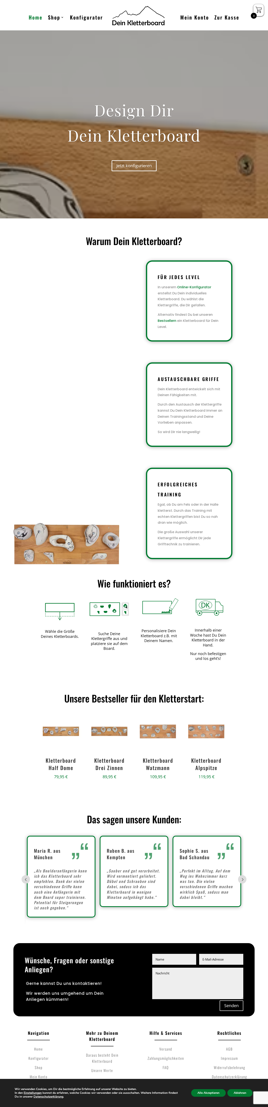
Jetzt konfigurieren (134, 165)
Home (36, 18)
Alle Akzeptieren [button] (208, 1093)
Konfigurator (86, 18)
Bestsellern (167, 320)
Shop (54, 18)
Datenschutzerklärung (48, 1097)
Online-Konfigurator (194, 287)
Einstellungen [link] (33, 1093)
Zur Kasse (226, 18)
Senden (231, 1005)
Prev (26, 879)
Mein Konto (194, 18)
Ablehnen (240, 1093)
